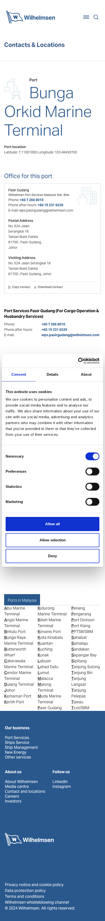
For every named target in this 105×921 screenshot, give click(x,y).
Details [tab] (53, 374)
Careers (12, 796)
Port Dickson (82, 619)
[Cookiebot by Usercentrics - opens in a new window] (78, 361)
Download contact (50, 287)
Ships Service (17, 742)
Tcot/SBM (80, 707)
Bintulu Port (15, 631)
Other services (18, 757)
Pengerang (81, 614)
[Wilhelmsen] (30, 17)
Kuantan (45, 643)
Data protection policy (25, 890)
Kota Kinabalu (50, 637)
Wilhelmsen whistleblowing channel (37, 902)
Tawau (77, 702)
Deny (52, 556)
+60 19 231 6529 (50, 205)
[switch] (92, 471)
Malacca (45, 678)
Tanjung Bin (82, 672)
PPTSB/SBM (82, 631)
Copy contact (21, 287)
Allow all (52, 524)
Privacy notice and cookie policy (34, 884)
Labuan (44, 661)
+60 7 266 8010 (31, 200)
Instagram (61, 786)
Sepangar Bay (84, 655)
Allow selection (53, 540)
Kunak (43, 655)
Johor (9, 690)
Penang (78, 608)
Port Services (17, 737)
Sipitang (79, 661)
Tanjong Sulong (85, 666)
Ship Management (21, 747)
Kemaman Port (17, 696)
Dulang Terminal (19, 684)
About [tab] (86, 374)
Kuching (45, 649)
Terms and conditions (24, 896)
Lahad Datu (48, 666)
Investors (13, 801)
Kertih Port (14, 702)
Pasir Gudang (18, 190)
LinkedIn (60, 781)
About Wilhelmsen (21, 781)
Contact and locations (25, 791)
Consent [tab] (18, 374)
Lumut (43, 672)
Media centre (17, 786)
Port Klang (80, 625)
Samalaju (79, 643)
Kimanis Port (49, 631)
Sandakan (80, 649)
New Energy (15, 752)
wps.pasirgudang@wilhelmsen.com (70, 335)
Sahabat (79, 637)
